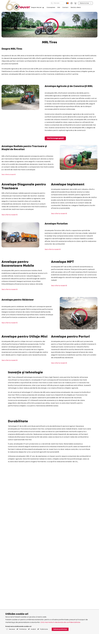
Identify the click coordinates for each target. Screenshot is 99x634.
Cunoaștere (51, 7)
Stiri (58, 7)
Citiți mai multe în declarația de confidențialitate (60, 622)
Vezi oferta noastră (9, 174)
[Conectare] (71, 3)
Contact (65, 7)
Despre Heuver (36, 7)
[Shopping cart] (75, 3)
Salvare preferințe (60, 629)
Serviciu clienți (76, 7)
